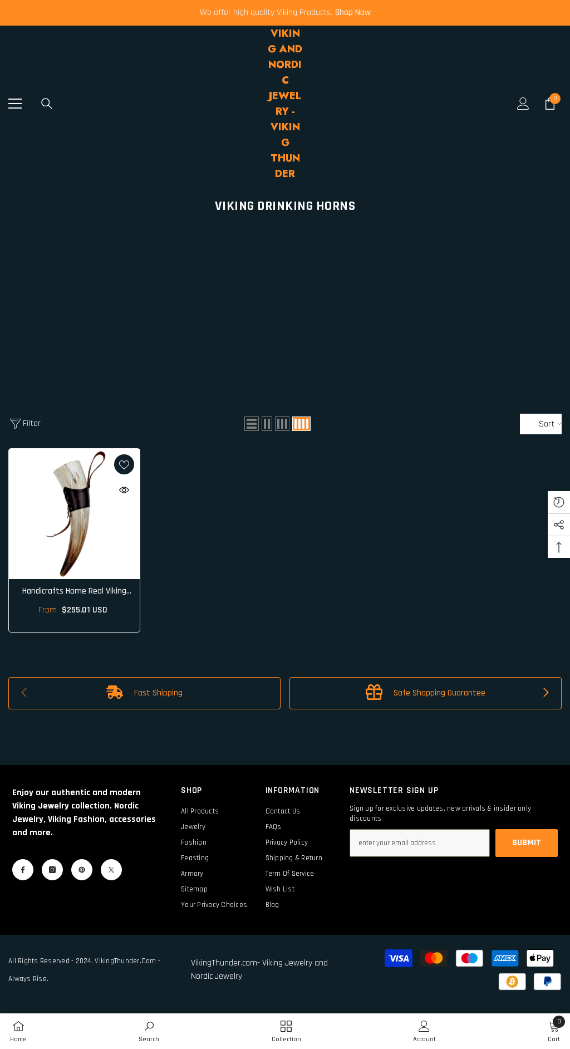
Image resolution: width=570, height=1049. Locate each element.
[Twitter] (111, 869)
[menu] (15, 103)
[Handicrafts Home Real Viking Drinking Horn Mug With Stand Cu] (74, 514)
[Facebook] (22, 869)
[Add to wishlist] (124, 464)
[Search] (46, 103)
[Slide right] (545, 693)
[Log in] (523, 103)
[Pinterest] (81, 869)
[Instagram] (52, 869)
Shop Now (353, 12)
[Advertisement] (285, 305)
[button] (251, 423)
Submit (526, 843)
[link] (144, 693)
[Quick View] (124, 490)
